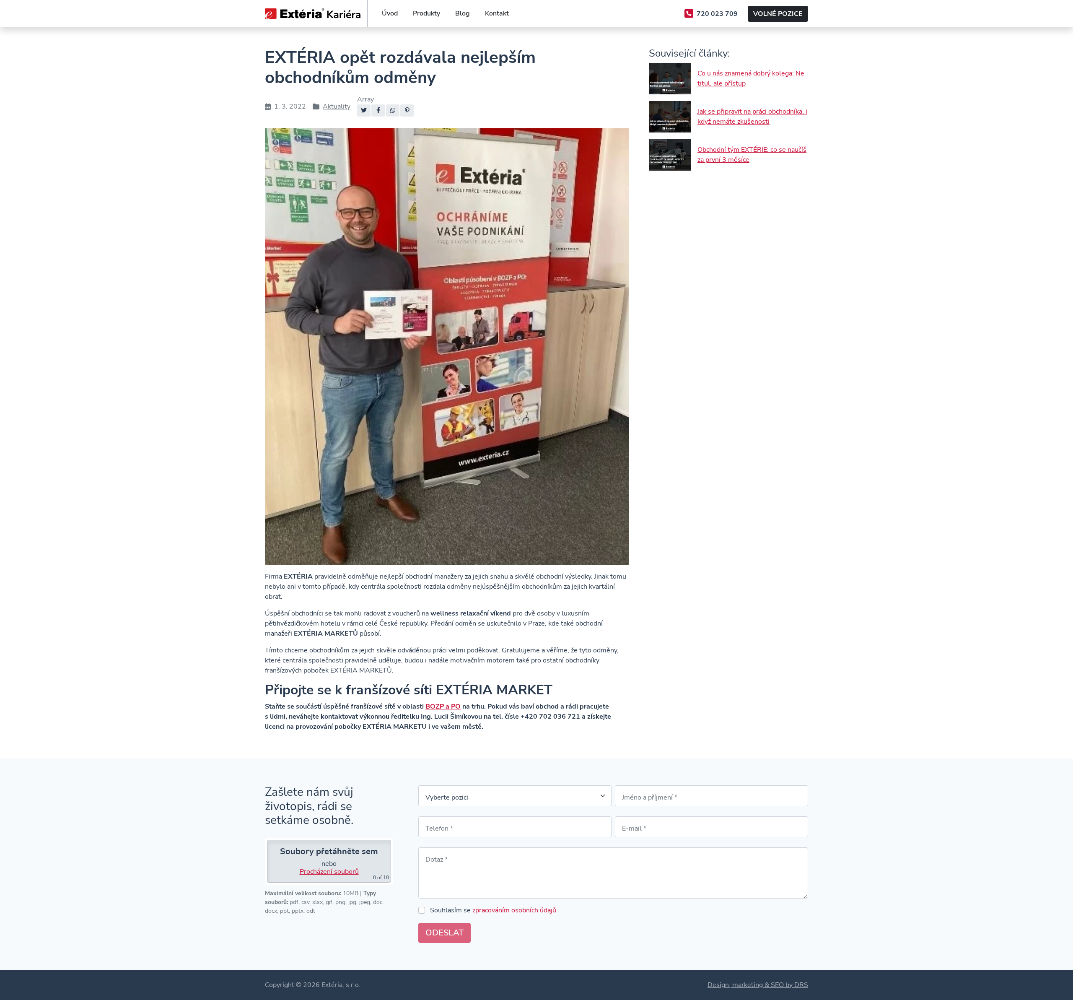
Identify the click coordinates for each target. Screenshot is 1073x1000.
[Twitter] (364, 110)
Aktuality (336, 106)
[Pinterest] (407, 110)
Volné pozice (778, 13)
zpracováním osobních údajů (514, 910)
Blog (462, 13)
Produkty (426, 13)
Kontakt (497, 13)
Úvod (390, 13)
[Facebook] (378, 110)
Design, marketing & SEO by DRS (758, 985)
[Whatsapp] (392, 110)
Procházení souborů (329, 871)
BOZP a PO (443, 706)
